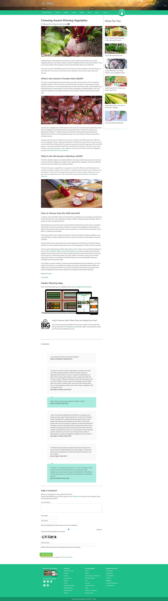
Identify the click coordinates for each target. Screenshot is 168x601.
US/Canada (109, 571)
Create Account (89, 586)
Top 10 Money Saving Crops (113, 55)
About (97, 13)
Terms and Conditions (67, 557)
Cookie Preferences (112, 583)
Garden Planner (47, 13)
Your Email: (44, 521)
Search (44, 8)
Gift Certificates (90, 578)
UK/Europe (109, 573)
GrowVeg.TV (68, 578)
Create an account (109, 3)
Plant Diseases (68, 588)
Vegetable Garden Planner (83, 287)
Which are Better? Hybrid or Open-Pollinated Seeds (61, 251)
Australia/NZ (110, 576)
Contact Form (77, 496)
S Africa (108, 578)
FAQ (86, 581)
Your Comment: (45, 502)
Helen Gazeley (63, 24)
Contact (105, 13)
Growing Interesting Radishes (114, 123)
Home (87, 571)
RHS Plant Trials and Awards (59, 150)
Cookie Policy (110, 586)
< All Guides (44, 277)
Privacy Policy (89, 593)
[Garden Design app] (73, 316)
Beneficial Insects (69, 586)
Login (122, 3)
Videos (74, 13)
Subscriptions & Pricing (92, 576)
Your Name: (44, 516)
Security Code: (45, 543)
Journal (57, 13)
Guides (66, 13)
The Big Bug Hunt (70, 327)
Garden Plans (68, 590)
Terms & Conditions (91, 590)
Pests (89, 13)
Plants (82, 13)
